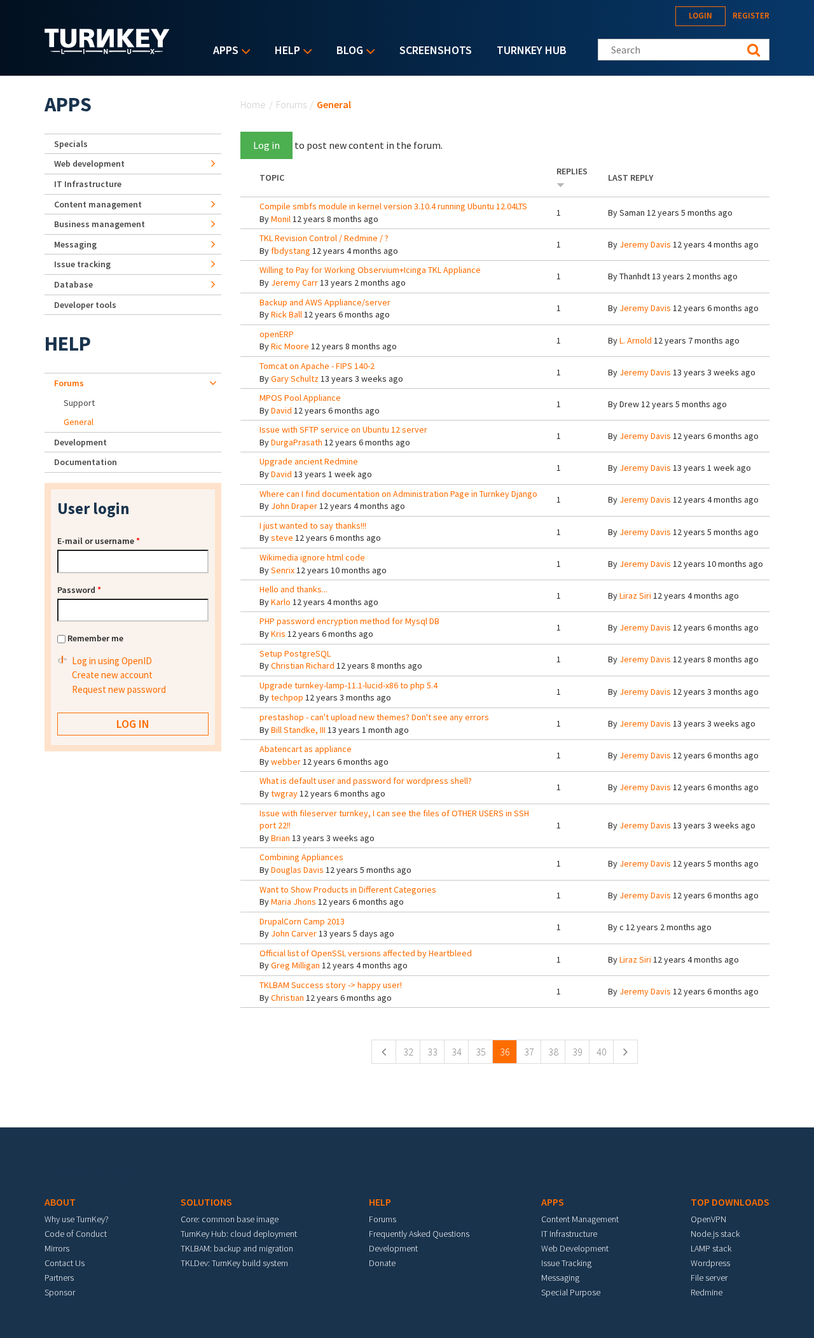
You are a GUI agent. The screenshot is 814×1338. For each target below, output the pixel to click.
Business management (99, 224)
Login (700, 15)
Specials (71, 144)
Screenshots (435, 50)
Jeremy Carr (294, 282)
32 (408, 1051)
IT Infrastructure (87, 184)
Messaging (75, 244)
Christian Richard (303, 665)
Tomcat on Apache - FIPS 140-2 (317, 366)
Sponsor (60, 1292)
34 (457, 1051)
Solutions (206, 1201)
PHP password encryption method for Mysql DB (349, 621)
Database (73, 284)
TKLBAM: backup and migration (237, 1248)
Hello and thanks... (293, 589)
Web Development (575, 1248)
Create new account (112, 675)
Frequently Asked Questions (419, 1233)
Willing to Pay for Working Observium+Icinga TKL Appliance (370, 269)
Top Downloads (730, 1201)
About (60, 1201)
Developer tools (85, 304)
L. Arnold (635, 340)
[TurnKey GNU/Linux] (107, 50)
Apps (222, 51)
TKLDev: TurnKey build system (234, 1263)
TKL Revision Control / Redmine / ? (324, 238)
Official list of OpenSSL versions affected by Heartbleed (365, 953)
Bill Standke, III (298, 729)
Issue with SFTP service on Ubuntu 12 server (343, 429)
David (281, 410)
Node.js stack (715, 1233)
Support (79, 402)
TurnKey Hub (532, 50)
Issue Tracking (566, 1263)
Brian (280, 838)
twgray (284, 793)
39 (577, 1051)
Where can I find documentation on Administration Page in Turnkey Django (398, 493)
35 (481, 1051)
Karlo (281, 602)
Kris (278, 633)
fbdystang (290, 250)
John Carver (294, 933)
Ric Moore (290, 346)
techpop (287, 697)
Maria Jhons (293, 901)
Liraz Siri (635, 595)
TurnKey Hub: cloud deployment (239, 1233)
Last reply (630, 177)
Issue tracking (82, 264)
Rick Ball (286, 314)
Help (284, 51)
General (78, 422)
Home (253, 104)
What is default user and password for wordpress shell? (365, 780)
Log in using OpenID (112, 661)
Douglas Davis (297, 869)
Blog (346, 51)
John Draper (294, 506)
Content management (98, 204)
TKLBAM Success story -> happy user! (330, 985)
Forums (291, 104)
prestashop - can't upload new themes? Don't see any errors (374, 717)
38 (553, 1051)
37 (529, 1051)
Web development (89, 163)
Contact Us (65, 1263)
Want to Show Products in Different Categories (347, 889)
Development (80, 442)
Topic (271, 177)
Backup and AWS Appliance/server (324, 302)
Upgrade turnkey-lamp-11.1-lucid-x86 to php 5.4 (348, 685)
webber (286, 761)
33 (432, 1051)
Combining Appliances (301, 857)
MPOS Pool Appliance (300, 397)
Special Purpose (570, 1292)
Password (79, 590)
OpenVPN (708, 1219)
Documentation (85, 462)
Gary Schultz (295, 378)
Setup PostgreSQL (295, 653)
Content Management (580, 1219)
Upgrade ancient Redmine (308, 461)
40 (602, 1051)
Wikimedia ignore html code (312, 557)
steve (282, 537)
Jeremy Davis (645, 244)
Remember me (95, 638)
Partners (59, 1277)
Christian (287, 997)
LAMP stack (711, 1248)
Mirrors (57, 1248)
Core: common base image (230, 1219)
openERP (276, 334)
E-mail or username (98, 541)
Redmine (706, 1292)
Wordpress (710, 1263)
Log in (266, 145)
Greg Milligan (295, 965)
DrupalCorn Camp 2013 (302, 921)
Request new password (119, 689)
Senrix (282, 570)
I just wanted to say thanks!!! (312, 525)
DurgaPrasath (296, 442)
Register (751, 15)
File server (709, 1277)
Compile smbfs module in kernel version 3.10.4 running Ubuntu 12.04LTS (393, 206)
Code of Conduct (76, 1233)
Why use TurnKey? (77, 1219)
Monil (281, 219)
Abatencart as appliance (305, 749)
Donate (382, 1263)
